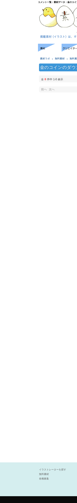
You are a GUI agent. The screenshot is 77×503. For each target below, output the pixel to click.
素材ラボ (45, 58)
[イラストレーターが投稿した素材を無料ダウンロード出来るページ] (50, 50)
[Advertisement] (18, 56)
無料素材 (60, 58)
